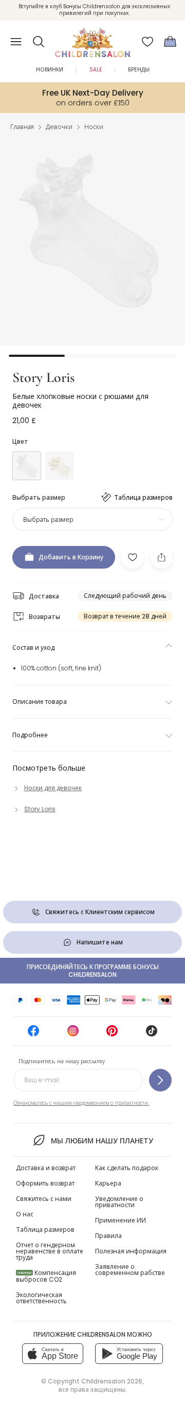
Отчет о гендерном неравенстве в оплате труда (49, 1251)
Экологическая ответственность (41, 1297)
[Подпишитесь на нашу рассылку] (160, 1080)
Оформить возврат (45, 1183)
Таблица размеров (45, 1229)
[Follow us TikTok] (151, 1034)
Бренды (139, 70)
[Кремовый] (59, 465)
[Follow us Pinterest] (112, 1034)
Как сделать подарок (126, 1167)
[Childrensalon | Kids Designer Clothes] (92, 38)
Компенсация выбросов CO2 (46, 1276)
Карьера (108, 1183)
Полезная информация (130, 1251)
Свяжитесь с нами (43, 1198)
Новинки (49, 70)
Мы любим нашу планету (102, 1141)
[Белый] (26, 465)
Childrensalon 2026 (111, 1381)
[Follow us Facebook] (33, 1034)
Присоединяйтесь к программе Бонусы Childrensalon (93, 970)
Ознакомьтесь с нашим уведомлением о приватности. (81, 1103)
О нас (24, 1214)
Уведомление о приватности (119, 1201)
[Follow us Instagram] (73, 1034)
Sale (95, 70)
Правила (108, 1235)
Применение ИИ (120, 1220)
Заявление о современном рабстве (130, 1269)
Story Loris (43, 377)
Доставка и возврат (46, 1167)
